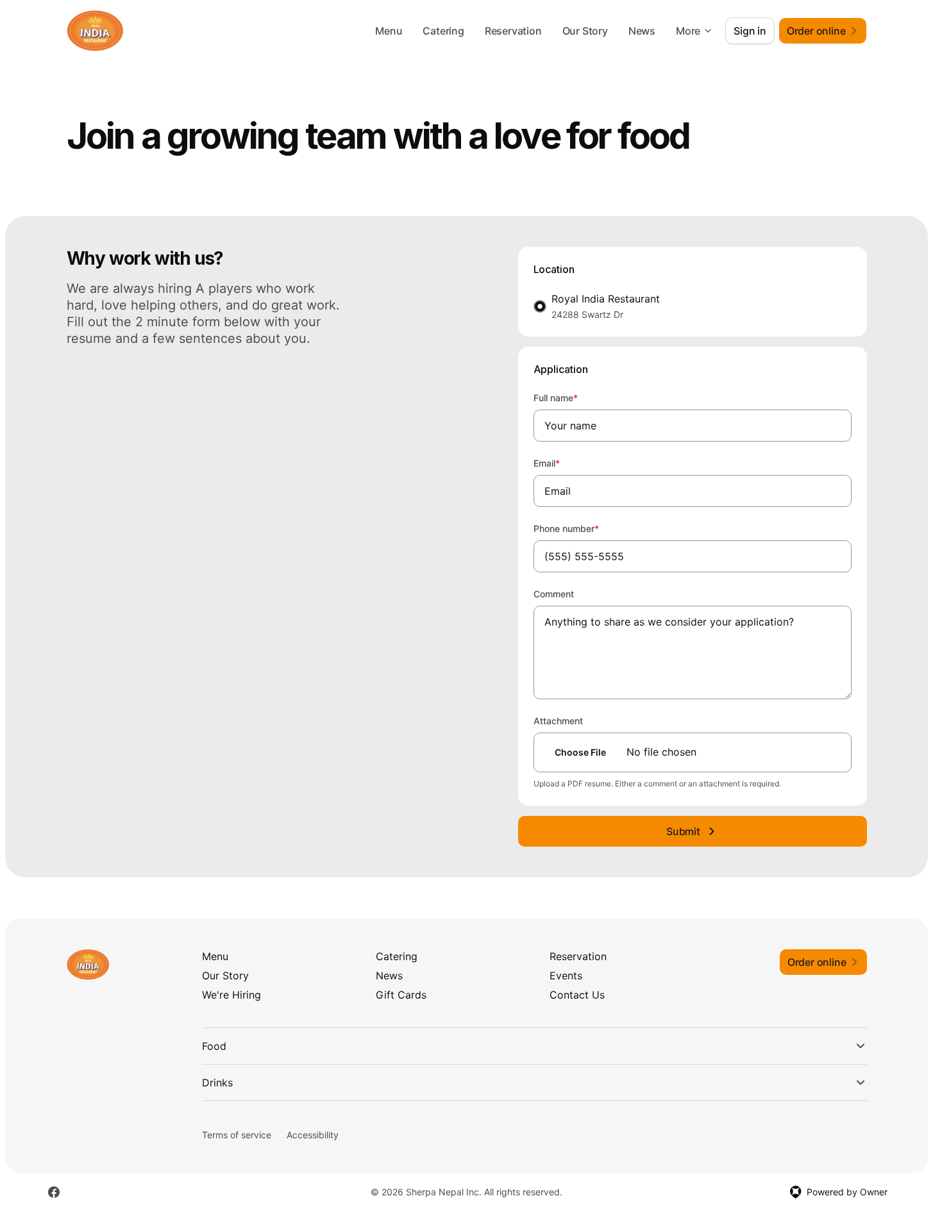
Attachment (558, 720)
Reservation (513, 30)
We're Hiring (231, 994)
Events (566, 975)
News (641, 30)
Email (564, 463)
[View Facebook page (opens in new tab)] (54, 1192)
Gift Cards (401, 994)
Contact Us (577, 994)
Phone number (584, 528)
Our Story (585, 30)
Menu (388, 30)
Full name (573, 397)
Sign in (750, 30)
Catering (443, 30)
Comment (554, 593)
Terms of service (236, 1134)
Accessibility (313, 1134)
